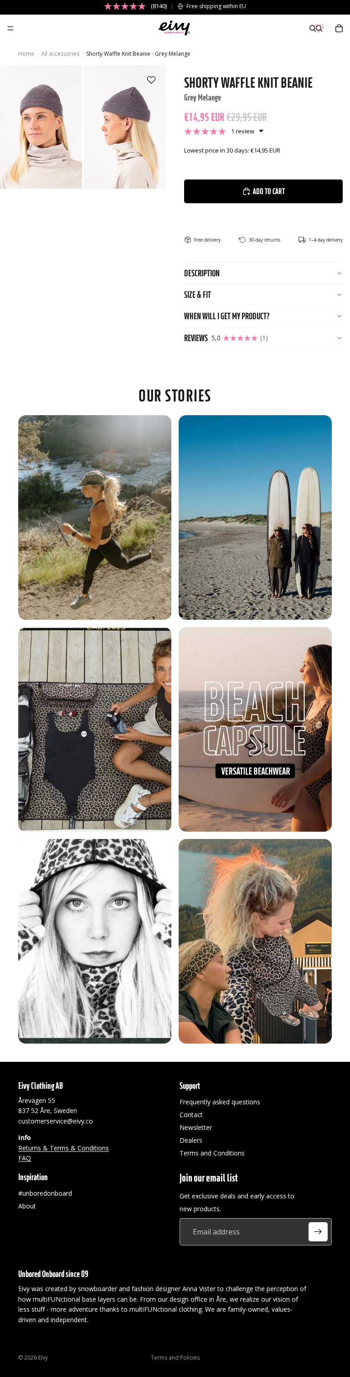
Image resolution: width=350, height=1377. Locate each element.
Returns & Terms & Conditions (63, 1147)
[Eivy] (174, 28)
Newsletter (196, 1127)
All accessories (60, 54)
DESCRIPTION (202, 273)
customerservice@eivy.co (55, 1120)
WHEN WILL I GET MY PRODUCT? (227, 316)
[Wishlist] (319, 28)
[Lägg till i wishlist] (151, 80)
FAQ (24, 1158)
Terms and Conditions (212, 1153)
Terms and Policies (175, 1357)
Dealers (191, 1140)
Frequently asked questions (220, 1101)
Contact (191, 1114)
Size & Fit (197, 294)
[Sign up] (318, 1231)
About (27, 1206)
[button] (223, 131)
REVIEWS (226, 337)
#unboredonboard (45, 1193)
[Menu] (10, 28)
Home (26, 54)
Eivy (43, 1357)
